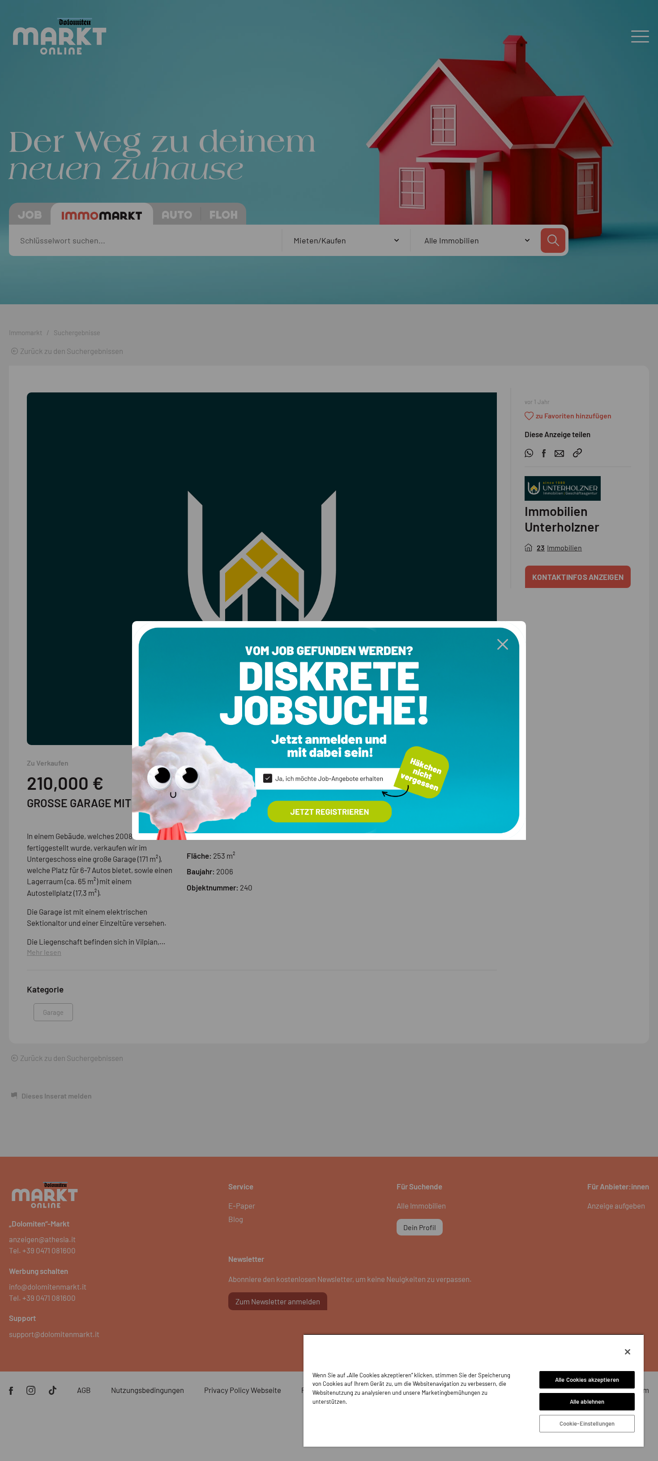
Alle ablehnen (587, 1401)
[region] (473, 1390)
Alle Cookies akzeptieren (587, 1379)
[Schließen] (627, 1352)
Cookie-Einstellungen (587, 1423)
